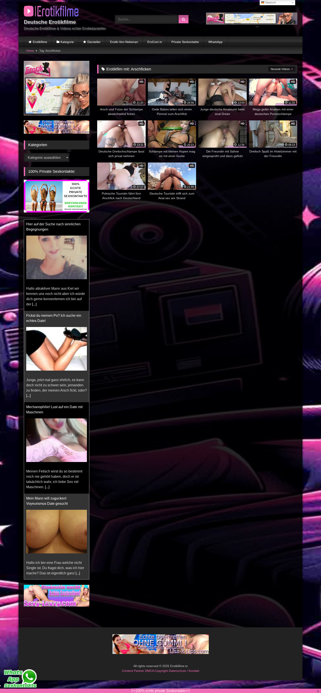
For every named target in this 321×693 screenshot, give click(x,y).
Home (30, 50)
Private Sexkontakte (185, 42)
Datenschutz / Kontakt (184, 670)
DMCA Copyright (157, 670)
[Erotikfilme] (51, 12)
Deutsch (270, 2)
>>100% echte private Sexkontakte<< (160, 691)
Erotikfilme (40, 42)
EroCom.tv (154, 42)
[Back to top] (307, 680)
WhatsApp (215, 42)
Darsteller (94, 42)
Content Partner (133, 670)
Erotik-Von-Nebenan (124, 42)
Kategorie (67, 42)
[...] (34, 304)
